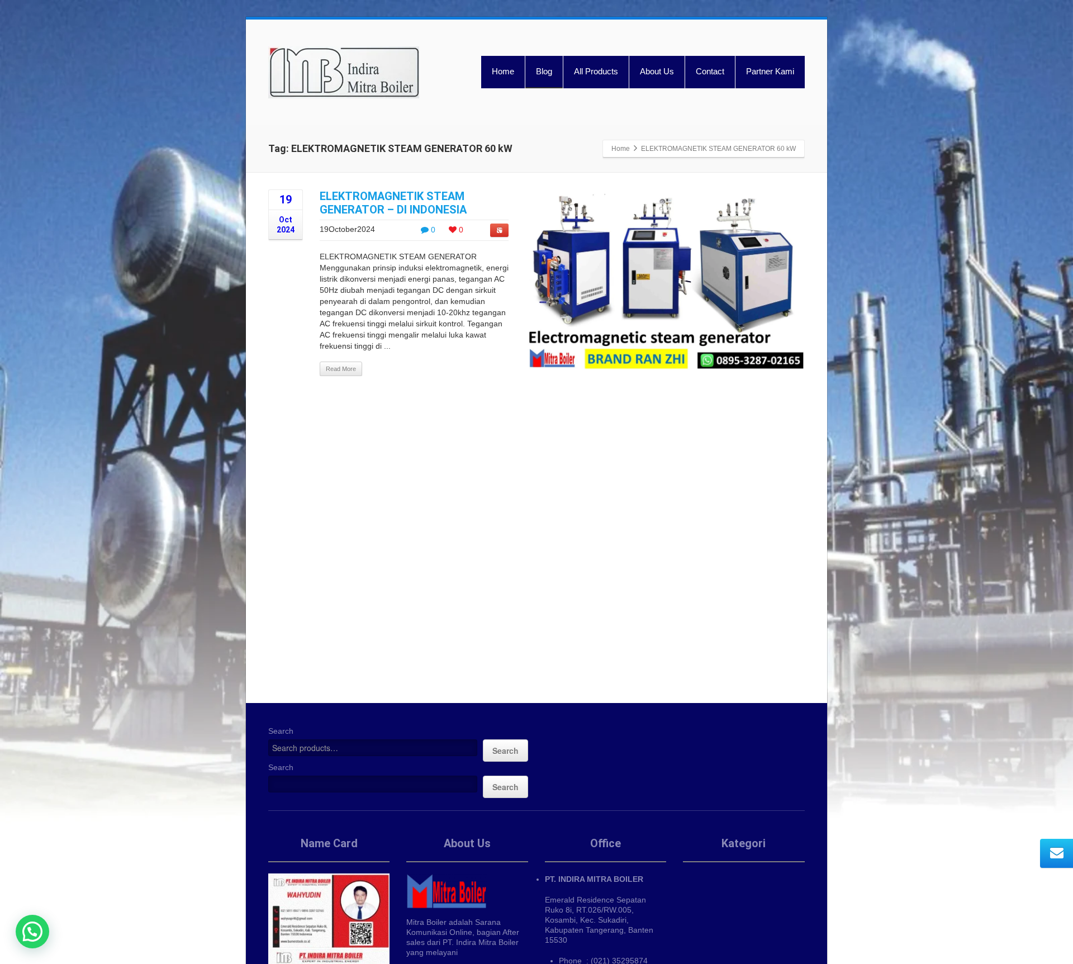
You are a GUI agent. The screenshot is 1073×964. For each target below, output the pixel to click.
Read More (341, 368)
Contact (710, 71)
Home (503, 71)
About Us (657, 71)
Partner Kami (770, 71)
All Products (596, 71)
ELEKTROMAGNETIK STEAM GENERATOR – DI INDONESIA (393, 202)
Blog (544, 71)
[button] (32, 931)
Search (280, 730)
